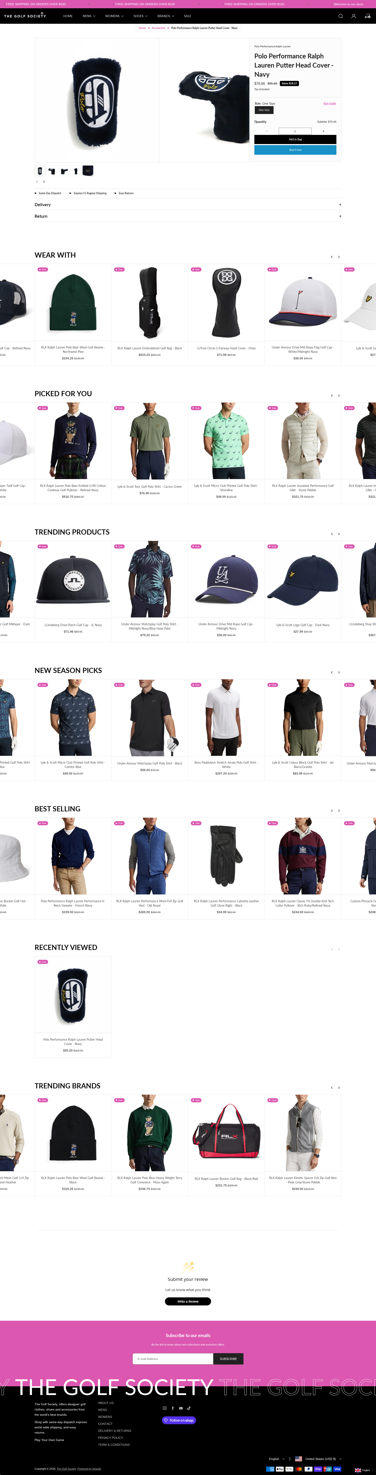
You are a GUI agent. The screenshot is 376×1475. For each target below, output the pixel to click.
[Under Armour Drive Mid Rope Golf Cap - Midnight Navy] (226, 579)
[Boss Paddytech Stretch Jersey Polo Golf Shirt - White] (226, 717)
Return (41, 216)
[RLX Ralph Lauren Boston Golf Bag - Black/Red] (226, 1133)
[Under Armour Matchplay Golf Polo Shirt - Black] (149, 718)
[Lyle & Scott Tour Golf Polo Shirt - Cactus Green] (149, 441)
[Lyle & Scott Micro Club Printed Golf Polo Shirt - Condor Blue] (73, 717)
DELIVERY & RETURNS (114, 1431)
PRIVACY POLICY (110, 1437)
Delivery (43, 204)
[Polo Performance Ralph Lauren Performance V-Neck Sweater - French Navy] (73, 856)
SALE (187, 16)
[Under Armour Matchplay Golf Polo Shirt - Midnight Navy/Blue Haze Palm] (149, 579)
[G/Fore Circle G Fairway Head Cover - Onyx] (226, 302)
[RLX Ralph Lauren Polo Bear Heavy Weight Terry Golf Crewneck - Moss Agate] (149, 1133)
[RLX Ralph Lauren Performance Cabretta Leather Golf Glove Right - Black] (226, 856)
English (274, 1459)
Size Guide (330, 103)
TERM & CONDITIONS (114, 1444)
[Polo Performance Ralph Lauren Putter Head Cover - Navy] (73, 994)
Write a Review (188, 1301)
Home (142, 28)
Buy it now (295, 149)
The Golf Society (66, 1468)
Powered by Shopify (89, 1468)
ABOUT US (106, 1403)
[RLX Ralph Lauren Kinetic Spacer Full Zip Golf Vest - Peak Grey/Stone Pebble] (303, 1133)
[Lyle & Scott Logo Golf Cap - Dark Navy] (303, 579)
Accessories (158, 28)
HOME (68, 16)
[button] (40, 170)
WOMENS (105, 1417)
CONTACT (105, 1424)
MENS (102, 1410)
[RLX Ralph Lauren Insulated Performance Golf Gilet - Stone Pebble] (303, 441)
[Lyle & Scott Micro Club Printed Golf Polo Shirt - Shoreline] (226, 441)
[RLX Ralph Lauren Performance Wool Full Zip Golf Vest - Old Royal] (149, 856)
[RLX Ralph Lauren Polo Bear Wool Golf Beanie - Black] (73, 1133)
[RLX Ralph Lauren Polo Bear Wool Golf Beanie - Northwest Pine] (73, 302)
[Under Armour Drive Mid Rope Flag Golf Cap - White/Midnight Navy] (303, 302)
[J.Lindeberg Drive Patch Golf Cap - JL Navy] (73, 579)
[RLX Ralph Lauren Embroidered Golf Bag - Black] (149, 302)
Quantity (260, 122)
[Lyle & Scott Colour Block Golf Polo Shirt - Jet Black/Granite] (303, 717)
